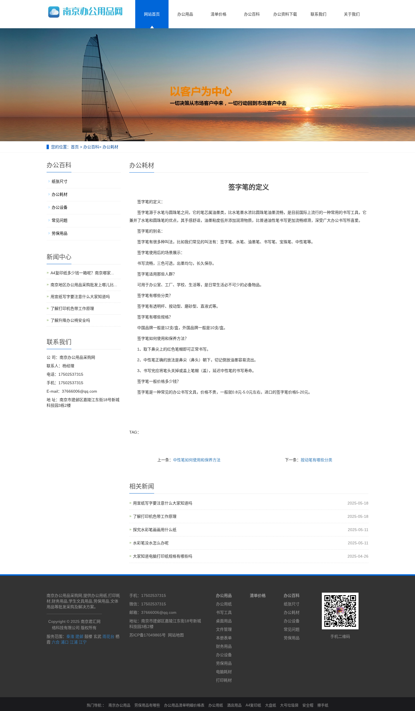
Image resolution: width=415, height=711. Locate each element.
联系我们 (318, 14)
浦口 (65, 642)
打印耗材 (224, 680)
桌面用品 (224, 621)
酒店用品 (234, 705)
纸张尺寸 (59, 181)
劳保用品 (59, 233)
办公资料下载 (285, 14)
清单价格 (218, 14)
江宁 (83, 642)
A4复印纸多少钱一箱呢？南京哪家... (82, 273)
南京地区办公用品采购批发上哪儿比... (84, 284)
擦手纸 (322, 705)
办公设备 (59, 207)
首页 (75, 147)
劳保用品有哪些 (147, 705)
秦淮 (70, 636)
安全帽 (307, 705)
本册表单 (224, 638)
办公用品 (185, 14)
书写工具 (224, 612)
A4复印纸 (253, 705)
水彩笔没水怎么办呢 (151, 543)
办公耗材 (110, 147)
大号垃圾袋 (289, 705)
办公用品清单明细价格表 (184, 705)
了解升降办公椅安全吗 (70, 320)
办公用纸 (224, 604)
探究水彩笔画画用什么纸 (154, 529)
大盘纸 (270, 705)
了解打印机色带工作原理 (154, 516)
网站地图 (176, 635)
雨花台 (108, 636)
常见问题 (59, 220)
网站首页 (152, 14)
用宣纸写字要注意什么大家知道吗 (162, 503)
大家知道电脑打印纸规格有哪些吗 (162, 556)
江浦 (74, 642)
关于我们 (352, 14)
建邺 (79, 636)
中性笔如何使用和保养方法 (196, 460)
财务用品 (224, 646)
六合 (56, 642)
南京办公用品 (119, 705)
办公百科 (252, 14)
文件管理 (224, 629)
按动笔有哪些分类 (316, 460)
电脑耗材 (224, 671)
